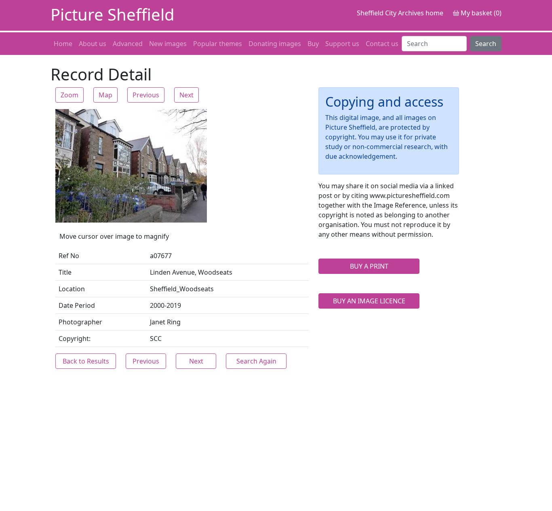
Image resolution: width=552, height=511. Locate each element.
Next (186, 94)
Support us (342, 43)
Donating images (275, 43)
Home (63, 43)
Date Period (77, 305)
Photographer (80, 322)
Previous (146, 94)
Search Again (256, 361)
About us (92, 43)
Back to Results (86, 361)
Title (65, 272)
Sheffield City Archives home (400, 12)
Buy (313, 43)
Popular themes (217, 43)
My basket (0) (480, 12)
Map (105, 94)
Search (485, 43)
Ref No (69, 255)
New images (168, 43)
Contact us (382, 43)
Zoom (69, 94)
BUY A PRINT (369, 266)
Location (72, 288)
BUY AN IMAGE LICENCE (369, 301)
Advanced (128, 43)
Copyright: (75, 338)
